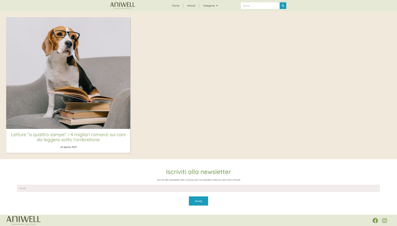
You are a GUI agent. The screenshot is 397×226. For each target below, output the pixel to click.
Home (175, 5)
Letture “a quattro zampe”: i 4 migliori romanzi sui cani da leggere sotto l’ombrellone (68, 137)
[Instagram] (384, 220)
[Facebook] (375, 220)
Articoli (191, 5)
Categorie (209, 5)
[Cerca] (283, 5)
